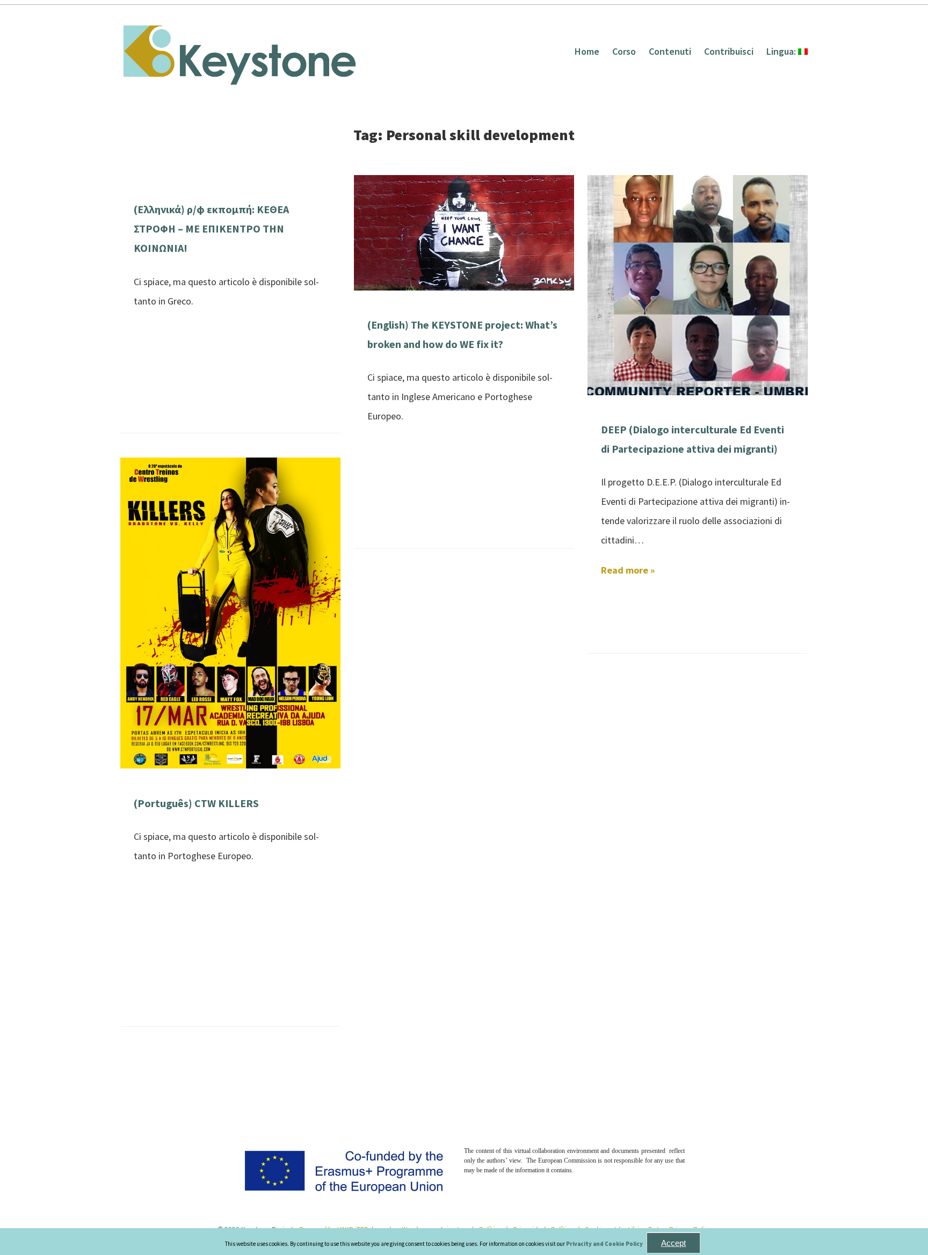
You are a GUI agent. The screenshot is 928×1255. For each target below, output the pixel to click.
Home (587, 51)
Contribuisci (728, 51)
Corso (624, 51)
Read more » (628, 570)
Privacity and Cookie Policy (605, 1243)
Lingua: (782, 51)
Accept (673, 1242)
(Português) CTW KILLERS (196, 803)
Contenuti (670, 51)
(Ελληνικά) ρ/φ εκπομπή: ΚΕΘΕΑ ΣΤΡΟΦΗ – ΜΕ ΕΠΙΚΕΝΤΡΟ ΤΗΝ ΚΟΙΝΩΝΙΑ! (211, 229)
